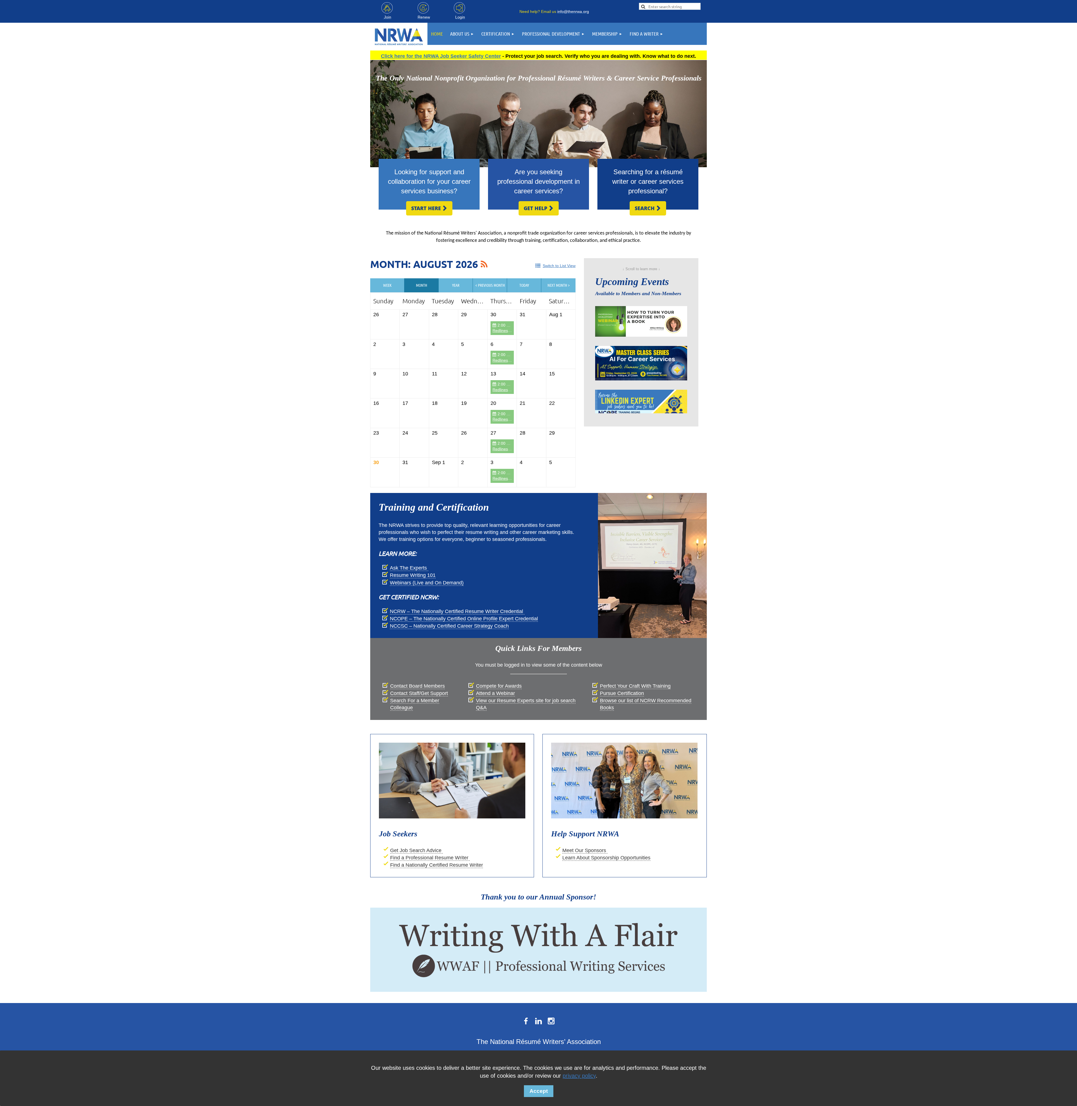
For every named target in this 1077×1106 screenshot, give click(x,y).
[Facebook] (526, 1021)
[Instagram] (551, 1021)
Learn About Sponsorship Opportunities (606, 858)
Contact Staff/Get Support (419, 693)
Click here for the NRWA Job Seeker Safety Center (441, 56)
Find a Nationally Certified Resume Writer (436, 865)
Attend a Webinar (495, 693)
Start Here (429, 208)
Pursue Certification (622, 693)
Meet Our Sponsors (584, 850)
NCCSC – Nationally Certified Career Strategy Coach (449, 626)
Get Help (539, 208)
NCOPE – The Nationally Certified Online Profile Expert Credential (464, 618)
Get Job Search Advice (416, 850)
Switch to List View (559, 265)
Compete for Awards (499, 686)
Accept (539, 1091)
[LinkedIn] (538, 1021)
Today (524, 285)
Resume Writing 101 (413, 575)
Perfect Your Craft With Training (635, 686)
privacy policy (579, 1076)
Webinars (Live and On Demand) (427, 583)
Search (648, 208)
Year (455, 285)
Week (387, 285)
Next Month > (558, 285)
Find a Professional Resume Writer (430, 858)
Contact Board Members (417, 686)
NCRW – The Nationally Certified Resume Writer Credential (457, 611)
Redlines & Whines (509, 330)
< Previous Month (490, 285)
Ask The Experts (409, 568)
